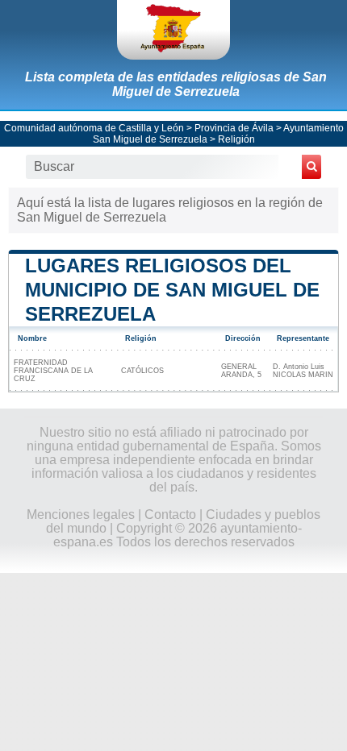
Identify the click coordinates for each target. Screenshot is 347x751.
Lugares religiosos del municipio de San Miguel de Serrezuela (172, 290)
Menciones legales (81, 514)
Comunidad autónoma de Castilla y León (94, 128)
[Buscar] (311, 167)
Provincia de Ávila (234, 128)
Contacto (170, 514)
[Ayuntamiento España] (173, 30)
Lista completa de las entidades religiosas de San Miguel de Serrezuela (176, 84)
